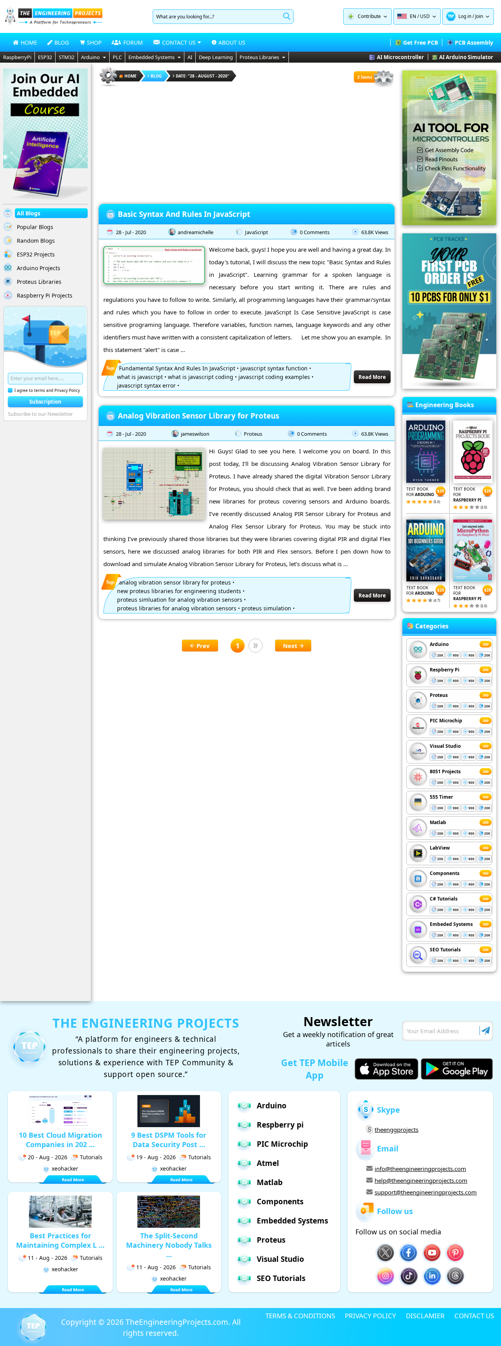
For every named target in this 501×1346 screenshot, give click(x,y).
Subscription (45, 401)
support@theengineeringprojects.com (426, 1192)
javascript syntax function (274, 368)
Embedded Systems (151, 57)
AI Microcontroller (400, 57)
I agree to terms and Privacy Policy (47, 390)
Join (479, 16)
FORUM (133, 42)
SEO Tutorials (445, 949)
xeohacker (65, 1168)
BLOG (61, 42)
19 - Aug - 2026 (156, 1157)
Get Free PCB (420, 42)
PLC (117, 57)
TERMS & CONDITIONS (300, 1315)
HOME (29, 42)
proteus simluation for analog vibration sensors (179, 599)
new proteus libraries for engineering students (179, 591)
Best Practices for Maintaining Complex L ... (60, 1240)
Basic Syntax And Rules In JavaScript (184, 214)
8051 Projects (445, 771)
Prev (203, 646)
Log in (464, 16)
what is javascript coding (200, 377)
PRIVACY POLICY (370, 1315)
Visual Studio (445, 746)
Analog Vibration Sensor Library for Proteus (198, 416)
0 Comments (315, 232)
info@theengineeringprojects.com (420, 1169)
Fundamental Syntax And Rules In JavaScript (177, 368)
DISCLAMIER (425, 1315)
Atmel (268, 1163)
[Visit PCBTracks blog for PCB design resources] (449, 386)
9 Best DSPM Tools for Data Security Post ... (168, 1139)
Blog (156, 76)
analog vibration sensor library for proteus (175, 582)
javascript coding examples (274, 377)
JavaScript (256, 232)
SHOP (94, 42)
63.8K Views (374, 232)
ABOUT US (231, 42)
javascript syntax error (146, 385)
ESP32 (45, 57)
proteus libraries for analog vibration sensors (176, 608)
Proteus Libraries (259, 57)
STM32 (66, 57)
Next (290, 646)
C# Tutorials (444, 898)
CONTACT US (474, 1315)
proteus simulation (266, 608)
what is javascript (140, 377)
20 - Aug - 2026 (47, 1157)
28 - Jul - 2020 (131, 232)
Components (445, 873)
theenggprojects (396, 1129)
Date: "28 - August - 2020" (202, 76)
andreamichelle (195, 232)
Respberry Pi (445, 669)
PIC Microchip (446, 720)
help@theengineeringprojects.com (421, 1180)
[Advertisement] (247, 143)
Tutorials (91, 1157)
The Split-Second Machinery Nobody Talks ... (169, 1245)
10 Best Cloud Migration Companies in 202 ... (60, 1139)
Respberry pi (280, 1125)
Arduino (90, 57)
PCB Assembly (474, 42)
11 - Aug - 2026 (47, 1257)
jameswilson (195, 433)
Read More (372, 377)
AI (189, 57)
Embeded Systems (451, 924)
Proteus (253, 433)
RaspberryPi (17, 57)
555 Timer (441, 797)
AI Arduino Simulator (466, 57)
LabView (440, 847)
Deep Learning (216, 57)
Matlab (438, 822)
